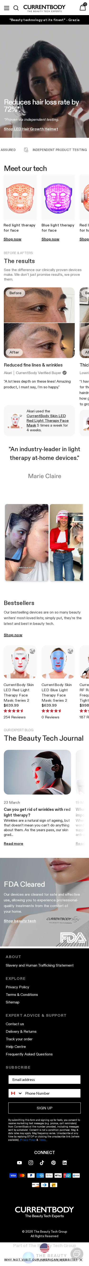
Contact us (15, 1024)
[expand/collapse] (6, 7)
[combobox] (16, 1093)
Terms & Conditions (22, 994)
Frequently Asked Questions (29, 1054)
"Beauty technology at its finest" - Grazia (44, 20)
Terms (42, 1139)
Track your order (19, 1039)
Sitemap (12, 1002)
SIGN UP (44, 1108)
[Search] (18, 8)
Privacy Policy (17, 987)
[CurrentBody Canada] (44, 9)
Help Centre (16, 1046)
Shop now (13, 635)
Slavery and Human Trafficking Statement (40, 965)
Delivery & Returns (21, 1031)
